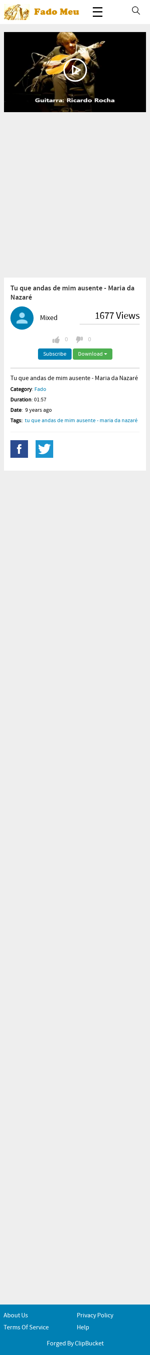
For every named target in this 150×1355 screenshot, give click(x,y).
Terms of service (26, 1327)
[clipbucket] (44, 12)
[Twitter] (44, 449)
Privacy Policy (95, 1315)
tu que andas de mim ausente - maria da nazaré (81, 420)
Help (83, 1327)
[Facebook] (19, 449)
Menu (98, 12)
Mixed (49, 318)
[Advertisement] (75, 194)
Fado (40, 389)
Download (91, 354)
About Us (16, 1315)
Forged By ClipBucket (75, 1343)
